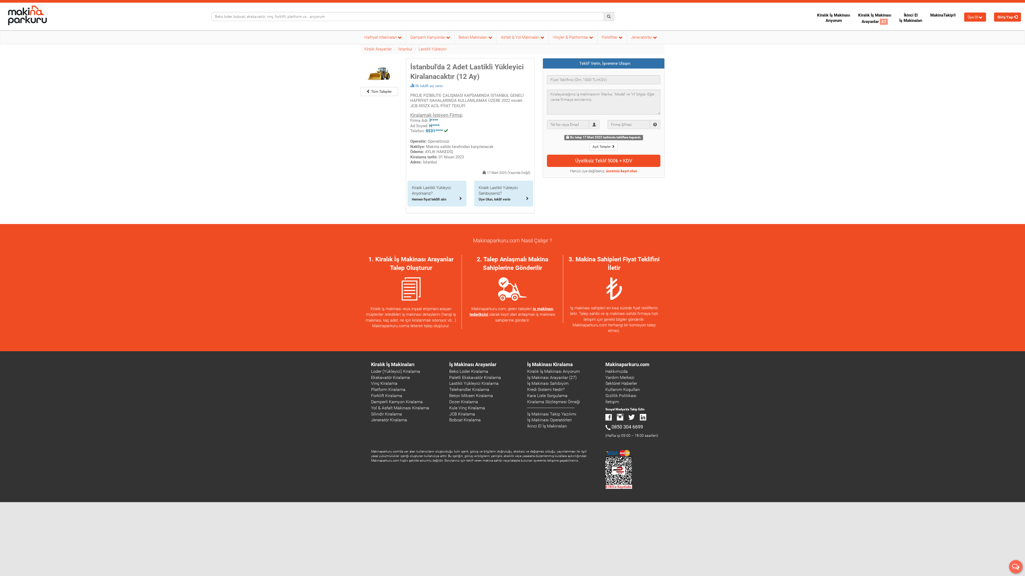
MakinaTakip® (943, 15)
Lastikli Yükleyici (433, 49)
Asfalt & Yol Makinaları (521, 37)
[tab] (604, 63)
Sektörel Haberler (621, 383)
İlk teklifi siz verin (429, 86)
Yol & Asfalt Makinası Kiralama (400, 407)
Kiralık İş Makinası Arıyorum (833, 18)
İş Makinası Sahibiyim (548, 383)
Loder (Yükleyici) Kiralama (395, 371)
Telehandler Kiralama (469, 389)
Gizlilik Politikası (620, 395)
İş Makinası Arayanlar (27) (552, 377)
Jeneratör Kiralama (389, 419)
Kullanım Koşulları (622, 389)
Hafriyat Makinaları (381, 37)
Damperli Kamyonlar (428, 37)
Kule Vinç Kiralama (467, 407)
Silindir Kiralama (386, 414)
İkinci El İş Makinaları (910, 18)
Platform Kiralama (388, 389)
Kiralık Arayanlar (378, 49)
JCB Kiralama (462, 414)
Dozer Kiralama (463, 401)
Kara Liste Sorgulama (547, 395)
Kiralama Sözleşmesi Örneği (553, 401)
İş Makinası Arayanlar (472, 364)
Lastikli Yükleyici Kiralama (474, 383)
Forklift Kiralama (386, 395)
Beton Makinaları (473, 37)
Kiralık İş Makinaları (393, 364)
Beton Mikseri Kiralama (471, 395)
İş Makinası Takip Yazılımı (551, 414)
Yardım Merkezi (619, 377)
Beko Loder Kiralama (468, 371)
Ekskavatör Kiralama (390, 377)
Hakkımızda (616, 371)
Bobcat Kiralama (465, 419)
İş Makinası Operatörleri (549, 419)
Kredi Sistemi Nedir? (546, 389)
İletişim (612, 401)
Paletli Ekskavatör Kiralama (475, 377)
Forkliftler (610, 37)
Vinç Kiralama (384, 383)
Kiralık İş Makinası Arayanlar (874, 18)
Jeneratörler (642, 37)
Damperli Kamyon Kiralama (397, 401)
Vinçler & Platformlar (571, 37)
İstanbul (405, 49)
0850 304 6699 (627, 427)
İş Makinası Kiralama (550, 364)
